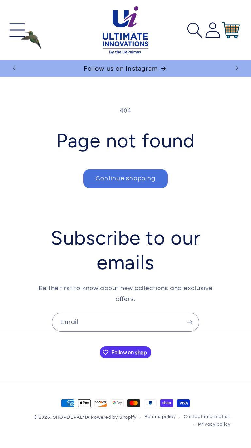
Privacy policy (214, 424)
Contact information (207, 416)
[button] (17, 30)
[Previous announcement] (14, 68)
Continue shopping (125, 179)
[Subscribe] (190, 322)
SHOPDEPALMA (71, 417)
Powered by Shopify (114, 417)
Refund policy (160, 416)
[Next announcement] (237, 68)
